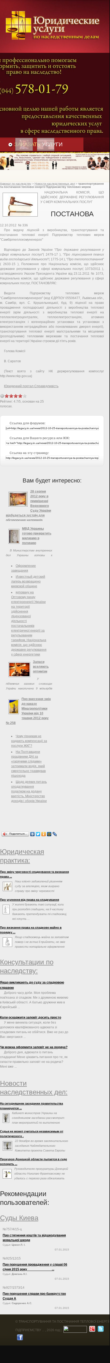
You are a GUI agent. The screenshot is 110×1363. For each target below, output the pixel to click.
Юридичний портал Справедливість (31, 386)
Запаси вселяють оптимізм (41, 666)
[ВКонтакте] (32, 834)
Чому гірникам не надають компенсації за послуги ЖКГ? (29, 741)
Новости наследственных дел (55, 183)
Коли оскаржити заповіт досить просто (30, 1017)
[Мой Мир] (49, 834)
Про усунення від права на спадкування (29, 899)
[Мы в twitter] (100, 1330)
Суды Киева (19, 1218)
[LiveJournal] (55, 834)
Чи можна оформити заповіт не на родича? (33, 1047)
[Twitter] (38, 834)
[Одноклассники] (43, 834)
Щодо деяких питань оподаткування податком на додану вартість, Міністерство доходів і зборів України (29, 791)
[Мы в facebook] (19, 1338)
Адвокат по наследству (15, 183)
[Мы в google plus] (91, 1330)
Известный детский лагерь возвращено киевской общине (28, 581)
